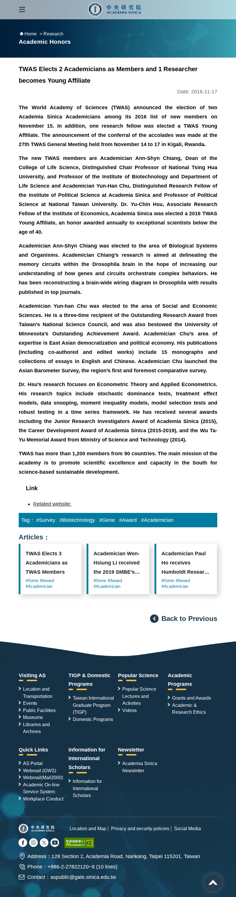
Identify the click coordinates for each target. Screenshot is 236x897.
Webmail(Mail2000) (43, 777)
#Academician (157, 520)
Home (30, 33)
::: (2, 661)
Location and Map (88, 828)
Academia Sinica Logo (114, 9)
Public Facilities (39, 710)
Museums (33, 717)
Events (30, 703)
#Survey (45, 520)
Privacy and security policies (140, 828)
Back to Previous (189, 618)
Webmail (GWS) (39, 770)
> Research (51, 33)
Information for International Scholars (86, 759)
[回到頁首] (213, 882)
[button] (22, 9)
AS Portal (33, 763)
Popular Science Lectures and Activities (139, 696)
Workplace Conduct (43, 798)
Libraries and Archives (36, 728)
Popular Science (138, 675)
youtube (55, 843)
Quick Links (33, 750)
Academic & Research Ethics (189, 709)
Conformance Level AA (79, 843)
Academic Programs (180, 680)
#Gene (107, 520)
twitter (34, 843)
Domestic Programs (93, 719)
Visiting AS (32, 675)
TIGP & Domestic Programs (89, 680)
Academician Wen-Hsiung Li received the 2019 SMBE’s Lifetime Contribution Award (118, 564)
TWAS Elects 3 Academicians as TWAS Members (47, 563)
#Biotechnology (77, 520)
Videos (129, 710)
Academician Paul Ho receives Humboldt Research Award (185, 564)
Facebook (23, 843)
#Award (128, 520)
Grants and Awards (191, 697)
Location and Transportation (37, 692)
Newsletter (131, 750)
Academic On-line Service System (41, 788)
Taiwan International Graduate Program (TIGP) (93, 705)
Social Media (187, 828)
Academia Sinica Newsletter (139, 767)
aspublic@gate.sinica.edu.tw (83, 877)
